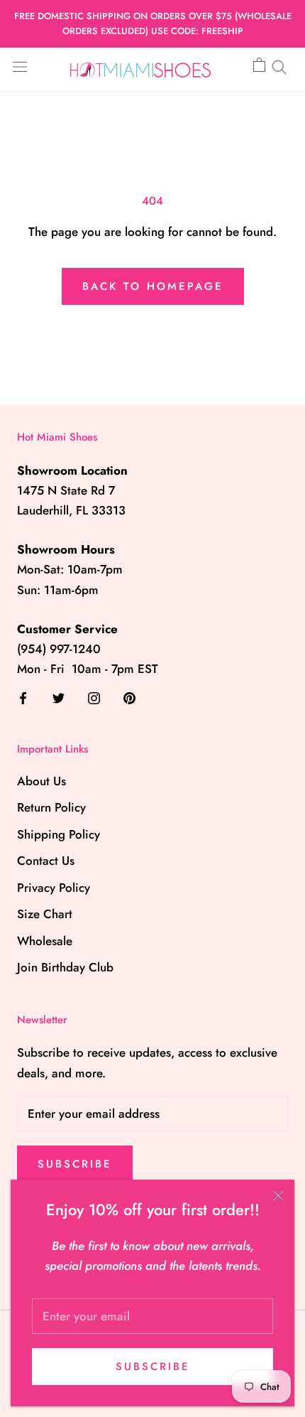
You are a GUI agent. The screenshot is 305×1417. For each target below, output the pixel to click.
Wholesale (44, 940)
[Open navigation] (20, 66)
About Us (41, 781)
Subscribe (153, 1366)
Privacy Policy (53, 887)
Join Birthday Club (65, 967)
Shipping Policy (58, 834)
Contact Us (45, 860)
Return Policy (51, 807)
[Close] (278, 1195)
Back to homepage (152, 286)
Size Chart (44, 913)
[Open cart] (259, 65)
